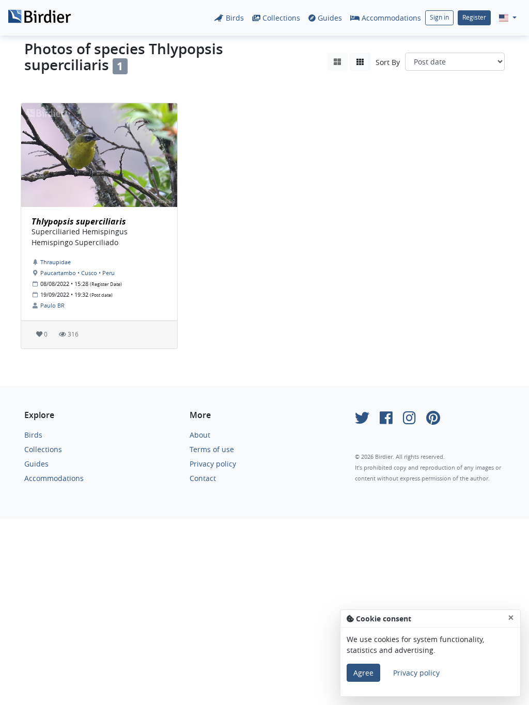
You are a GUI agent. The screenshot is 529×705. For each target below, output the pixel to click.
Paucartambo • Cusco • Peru (77, 273)
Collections (280, 18)
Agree (363, 673)
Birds (234, 18)
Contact (203, 478)
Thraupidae (55, 262)
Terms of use (212, 449)
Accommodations (390, 18)
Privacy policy (213, 464)
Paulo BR (52, 305)
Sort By (388, 62)
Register (474, 17)
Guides (329, 18)
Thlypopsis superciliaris (79, 221)
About (200, 435)
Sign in (439, 17)
